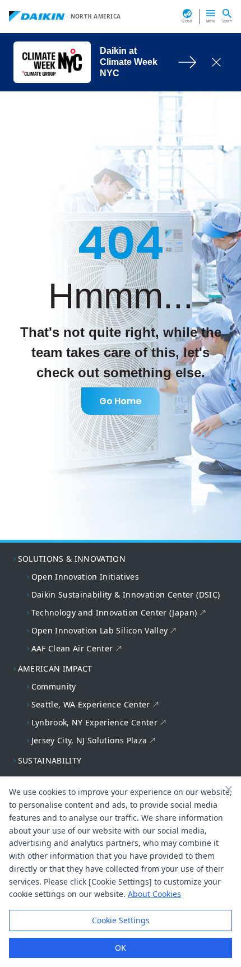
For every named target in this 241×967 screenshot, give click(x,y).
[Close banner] (229, 789)
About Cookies (154, 894)
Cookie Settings (121, 920)
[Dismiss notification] (216, 62)
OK (120, 947)
